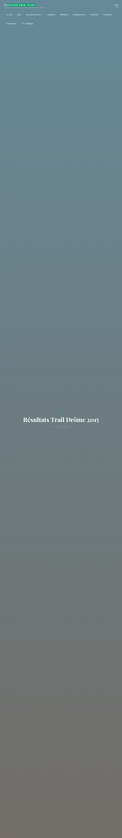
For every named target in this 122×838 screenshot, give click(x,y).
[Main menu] (116, 6)
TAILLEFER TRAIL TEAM (19, 5)
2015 (60, 413)
